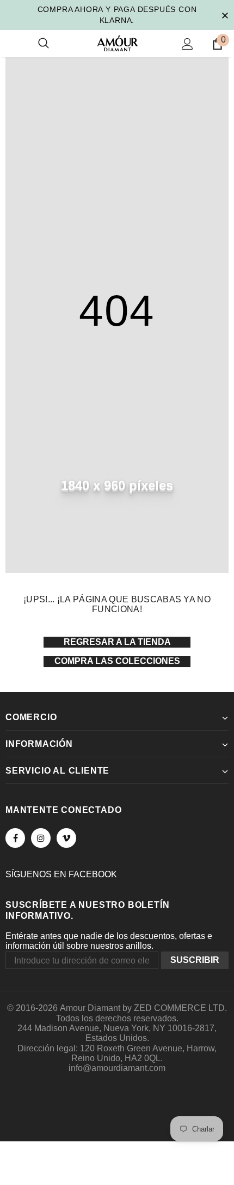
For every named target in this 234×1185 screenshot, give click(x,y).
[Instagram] (41, 838)
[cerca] (224, 14)
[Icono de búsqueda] (43, 43)
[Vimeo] (66, 838)
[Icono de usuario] (187, 44)
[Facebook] (15, 838)
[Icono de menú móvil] (12, 43)
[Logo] (117, 43)
